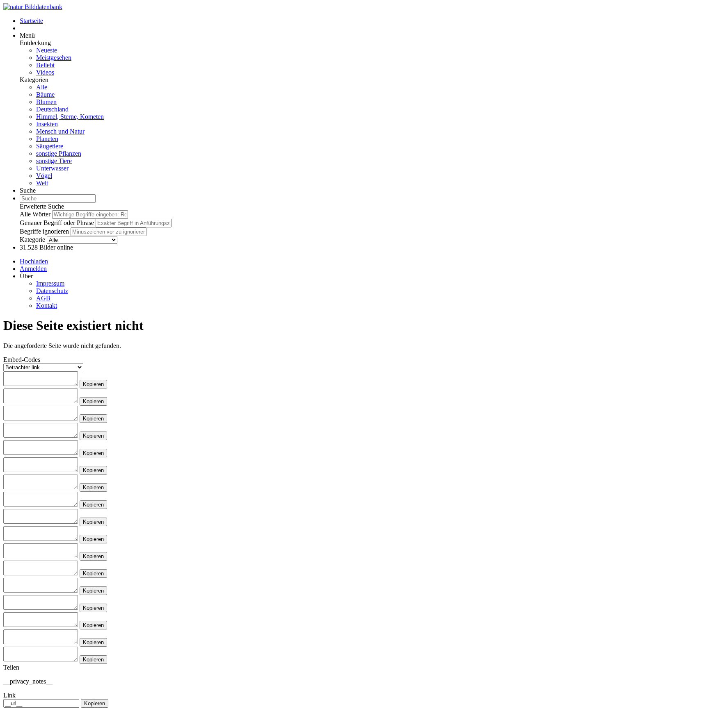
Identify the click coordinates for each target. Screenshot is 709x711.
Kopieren (93, 384)
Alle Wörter (35, 214)
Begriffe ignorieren (44, 231)
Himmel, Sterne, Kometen (70, 116)
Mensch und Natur (60, 131)
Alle (41, 87)
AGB (43, 298)
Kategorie (32, 239)
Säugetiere (49, 146)
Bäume (45, 94)
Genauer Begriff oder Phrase (57, 222)
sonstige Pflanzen (58, 153)
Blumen (46, 101)
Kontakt (46, 305)
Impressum (50, 283)
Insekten (47, 123)
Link (9, 695)
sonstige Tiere (54, 160)
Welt (42, 182)
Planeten (47, 138)
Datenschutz (52, 290)
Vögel (44, 175)
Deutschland (52, 109)
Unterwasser (52, 168)
